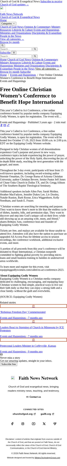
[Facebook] (12, 423)
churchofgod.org (23, 413)
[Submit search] (34, 49)
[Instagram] (23, 423)
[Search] (2, 45)
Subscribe (5, 52)
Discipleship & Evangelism (46, 33)
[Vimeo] (55, 423)
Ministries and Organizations (15, 33)
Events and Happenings (46, 29)
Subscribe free (8, 364)
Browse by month (9, 42)
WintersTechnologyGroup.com (47, 458)
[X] (44, 423)
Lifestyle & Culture (22, 29)
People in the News (10, 36)
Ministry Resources (10, 62)
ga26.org (46, 413)
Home (3, 20)
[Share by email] (4, 125)
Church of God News (12, 26)
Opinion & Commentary (37, 26)
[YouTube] (33, 423)
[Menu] (13, 53)
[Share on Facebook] (1, 125)
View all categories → (12, 39)
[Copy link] (8, 125)
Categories (7, 23)
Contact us (35, 397)
